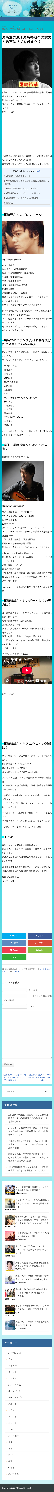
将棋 (10, 1448)
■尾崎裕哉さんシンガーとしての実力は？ (23, 193)
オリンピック (14, 1391)
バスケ (11, 1429)
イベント (12, 1372)
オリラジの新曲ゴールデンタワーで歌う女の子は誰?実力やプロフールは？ (32, 1309)
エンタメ (15, 972)
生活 (10, 1461)
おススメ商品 (14, 1384)
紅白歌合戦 (13, 1474)
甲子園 (11, 1467)
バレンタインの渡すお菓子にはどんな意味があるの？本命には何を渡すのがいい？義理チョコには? (28, 1131)
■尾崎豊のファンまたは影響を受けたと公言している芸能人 (27, 182)
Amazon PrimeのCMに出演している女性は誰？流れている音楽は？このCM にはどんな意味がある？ (28, 1118)
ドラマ (11, 1410)
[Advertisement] (23, 135)
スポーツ (12, 1404)
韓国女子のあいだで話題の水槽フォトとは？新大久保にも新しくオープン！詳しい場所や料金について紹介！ (28, 1157)
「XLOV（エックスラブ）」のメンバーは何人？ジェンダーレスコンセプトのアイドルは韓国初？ (28, 1144)
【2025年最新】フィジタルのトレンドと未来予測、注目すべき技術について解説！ (28, 1169)
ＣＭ (10, 1359)
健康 (10, 1442)
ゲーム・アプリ (15, 1397)
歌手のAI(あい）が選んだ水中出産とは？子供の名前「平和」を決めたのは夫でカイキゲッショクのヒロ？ (32, 1219)
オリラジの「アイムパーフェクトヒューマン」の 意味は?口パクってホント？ (32, 1249)
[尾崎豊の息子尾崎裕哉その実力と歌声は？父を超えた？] (27, 68)
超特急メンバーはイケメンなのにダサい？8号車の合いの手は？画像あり (15, 1077)
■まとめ (8, 203)
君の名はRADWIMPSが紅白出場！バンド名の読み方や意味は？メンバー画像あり (32, 1292)
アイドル (12, 1365)
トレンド (12, 1416)
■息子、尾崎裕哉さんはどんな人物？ (21, 188)
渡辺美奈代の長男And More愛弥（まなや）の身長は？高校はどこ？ (39, 1077)
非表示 (38, 171)
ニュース (12, 1423)
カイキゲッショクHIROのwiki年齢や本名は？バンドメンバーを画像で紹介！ (32, 1203)
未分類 (11, 1455)
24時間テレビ (14, 1353)
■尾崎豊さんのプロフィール (17, 176)
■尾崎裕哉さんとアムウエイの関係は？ (22, 198)
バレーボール (14, 1436)
